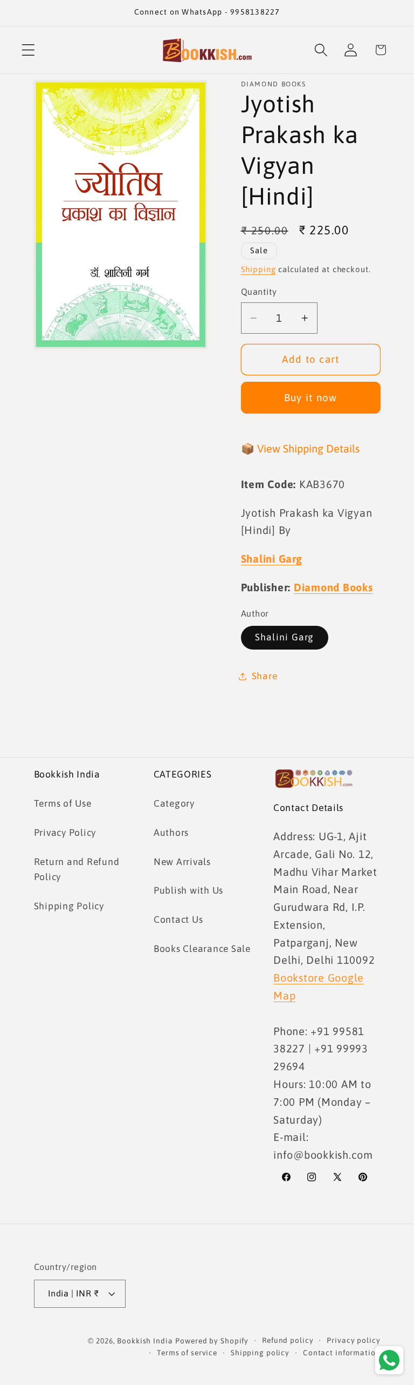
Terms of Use (63, 803)
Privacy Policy (65, 832)
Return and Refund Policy (77, 869)
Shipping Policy (69, 906)
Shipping (258, 269)
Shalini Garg (284, 637)
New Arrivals (182, 861)
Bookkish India (144, 1340)
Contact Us (178, 919)
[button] (28, 50)
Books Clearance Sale (202, 948)
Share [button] (265, 676)
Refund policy (287, 1340)
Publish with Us (188, 890)
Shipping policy (260, 1352)
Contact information (342, 1352)
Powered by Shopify (212, 1340)
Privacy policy (353, 1340)
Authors (171, 832)
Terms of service (187, 1352)
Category (174, 803)
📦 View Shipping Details (300, 448)
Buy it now (310, 397)
